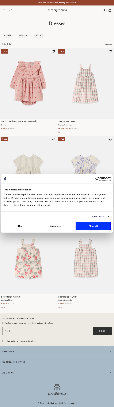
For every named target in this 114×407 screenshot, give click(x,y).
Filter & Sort (7, 44)
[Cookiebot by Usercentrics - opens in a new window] (98, 179)
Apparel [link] (8, 35)
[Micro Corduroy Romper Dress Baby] (28, 83)
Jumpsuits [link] (38, 35)
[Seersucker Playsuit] (28, 258)
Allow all (93, 226)
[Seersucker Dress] (85, 83)
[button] (4, 10)
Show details (98, 216)
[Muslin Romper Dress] (28, 171)
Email (7, 331)
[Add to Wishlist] (53, 51)
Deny (21, 226)
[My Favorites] (10, 10)
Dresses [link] (23, 35)
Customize (55, 226)
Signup (102, 331)
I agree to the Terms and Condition (21, 341)
